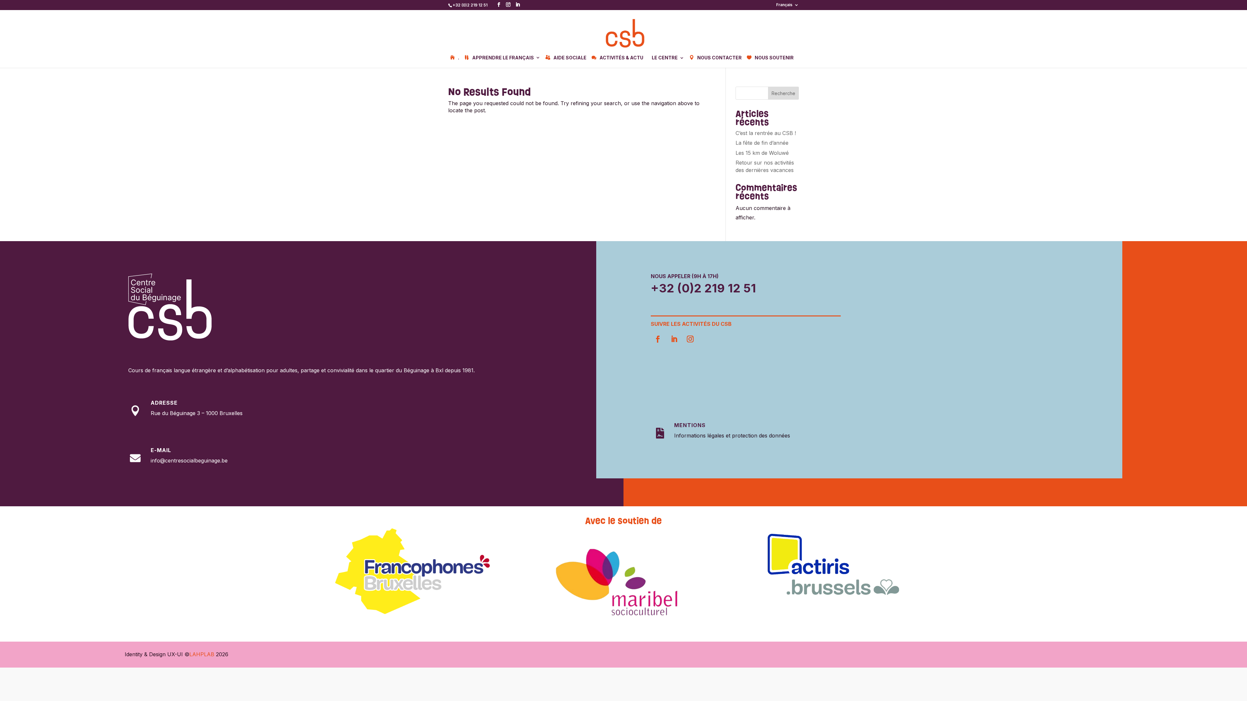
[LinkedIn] (517, 4)
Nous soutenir (774, 57)
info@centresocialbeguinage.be (189, 460)
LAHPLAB (201, 654)
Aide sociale (569, 57)
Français (784, 5)
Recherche (783, 93)
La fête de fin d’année (762, 143)
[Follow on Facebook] (657, 339)
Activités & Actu (621, 57)
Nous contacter (719, 57)
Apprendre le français (503, 57)
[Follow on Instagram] (690, 339)
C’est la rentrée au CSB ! (766, 133)
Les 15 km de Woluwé (762, 153)
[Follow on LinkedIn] (674, 339)
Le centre (665, 57)
